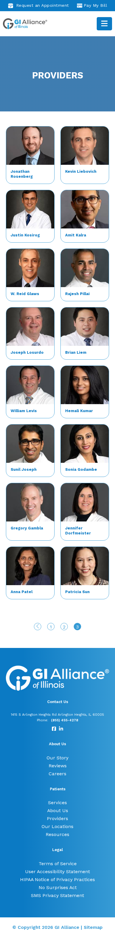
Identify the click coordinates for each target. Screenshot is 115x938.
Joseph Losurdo (27, 352)
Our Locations (57, 826)
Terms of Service (58, 863)
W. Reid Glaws (25, 294)
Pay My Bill (95, 5)
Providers (57, 818)
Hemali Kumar (79, 411)
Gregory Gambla (27, 528)
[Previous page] (37, 626)
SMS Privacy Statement (57, 895)
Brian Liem (75, 352)
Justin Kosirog (25, 235)
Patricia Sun (77, 592)
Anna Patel (21, 592)
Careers (57, 773)
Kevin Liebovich (80, 171)
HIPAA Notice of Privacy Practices (57, 879)
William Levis (24, 411)
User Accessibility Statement (57, 871)
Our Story (57, 758)
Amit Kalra (75, 235)
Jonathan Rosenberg (22, 174)
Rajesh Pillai (77, 294)
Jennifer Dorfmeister (78, 530)
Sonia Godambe (81, 469)
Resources (57, 834)
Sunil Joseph (24, 469)
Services (57, 802)
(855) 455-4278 (64, 720)
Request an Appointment (42, 5)
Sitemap (93, 927)
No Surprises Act (58, 887)
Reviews (58, 765)
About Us (57, 810)
